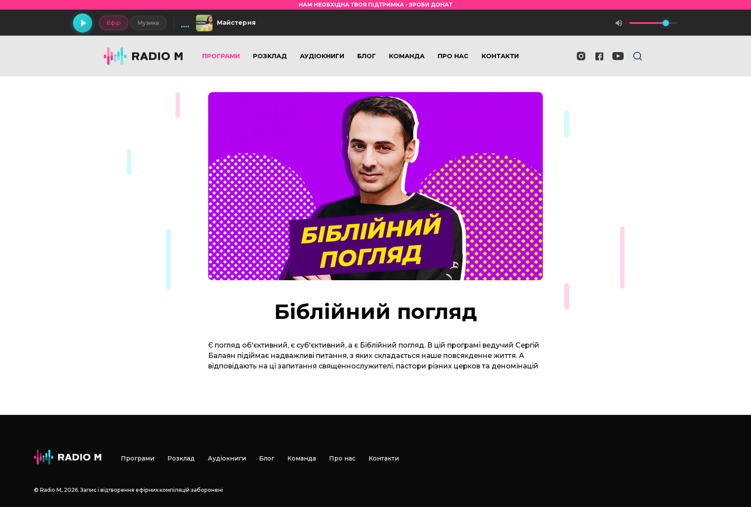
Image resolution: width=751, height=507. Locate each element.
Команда (407, 56)
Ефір (113, 22)
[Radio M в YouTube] (618, 56)
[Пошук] (637, 56)
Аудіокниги (322, 56)
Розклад (270, 56)
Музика (148, 22)
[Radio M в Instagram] (581, 56)
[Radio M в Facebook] (599, 56)
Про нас (453, 56)
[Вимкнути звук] (619, 23)
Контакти (500, 56)
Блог (366, 56)
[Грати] (82, 23)
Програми (221, 56)
